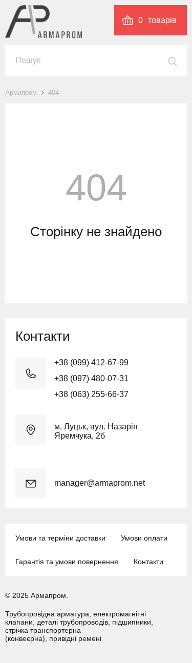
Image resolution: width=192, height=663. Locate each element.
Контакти (148, 561)
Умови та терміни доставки (60, 538)
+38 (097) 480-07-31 (91, 378)
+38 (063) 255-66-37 (91, 394)
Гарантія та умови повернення (66, 561)
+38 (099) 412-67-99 (91, 362)
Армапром (21, 92)
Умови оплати (144, 538)
